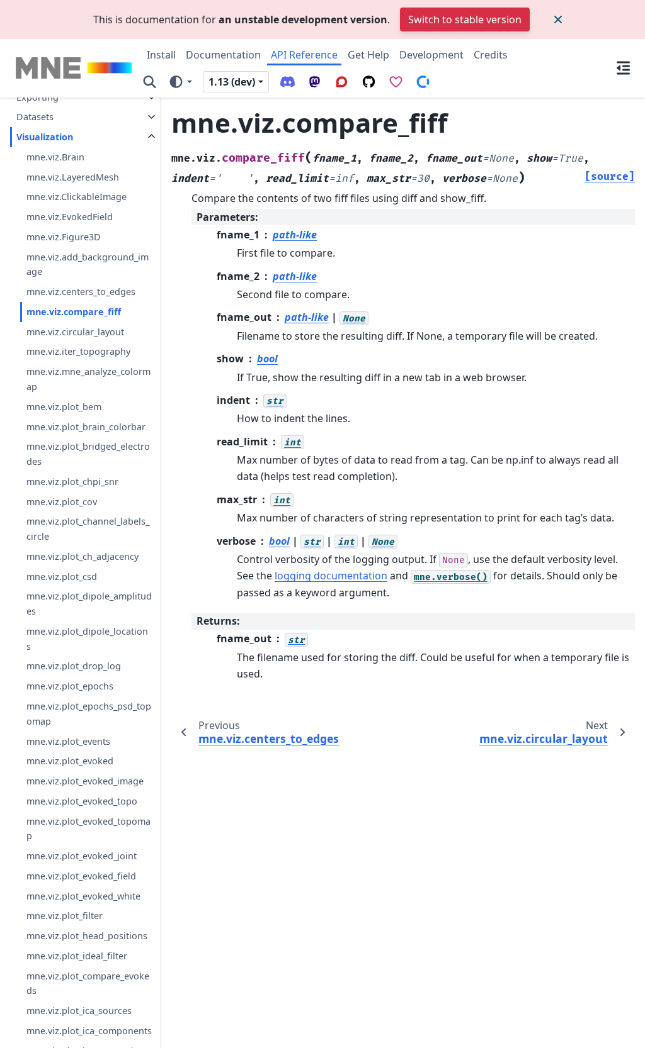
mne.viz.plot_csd (61, 577)
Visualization (44, 137)
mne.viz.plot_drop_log (73, 666)
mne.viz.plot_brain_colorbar (86, 427)
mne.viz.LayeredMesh (72, 177)
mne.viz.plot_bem (63, 407)
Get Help (368, 55)
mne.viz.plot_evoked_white (83, 896)
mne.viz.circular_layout (75, 332)
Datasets (35, 117)
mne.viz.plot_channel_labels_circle (87, 528)
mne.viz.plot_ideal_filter (76, 956)
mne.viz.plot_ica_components (89, 1031)
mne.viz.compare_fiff (73, 312)
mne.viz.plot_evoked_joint (81, 856)
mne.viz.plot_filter (64, 916)
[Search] (149, 81)
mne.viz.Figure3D (63, 237)
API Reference (304, 55)
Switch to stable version (465, 19)
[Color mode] (179, 81)
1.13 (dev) (231, 82)
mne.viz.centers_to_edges (80, 292)
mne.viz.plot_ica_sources (79, 1011)
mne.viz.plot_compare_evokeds (87, 983)
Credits (491, 55)
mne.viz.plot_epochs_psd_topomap (88, 713)
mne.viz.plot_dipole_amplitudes (89, 603)
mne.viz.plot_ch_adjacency (82, 556)
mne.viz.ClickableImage (76, 197)
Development (431, 55)
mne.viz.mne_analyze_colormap (88, 379)
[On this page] (623, 68)
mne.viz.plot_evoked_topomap (88, 828)
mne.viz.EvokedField (69, 217)
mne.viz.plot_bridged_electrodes (88, 453)
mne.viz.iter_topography (78, 351)
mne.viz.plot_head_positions (86, 936)
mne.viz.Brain (55, 157)
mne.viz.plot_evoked (69, 761)
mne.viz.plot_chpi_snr (72, 482)
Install (161, 55)
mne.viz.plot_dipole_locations (87, 638)
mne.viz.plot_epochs (69, 686)
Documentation (223, 55)
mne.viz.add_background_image (87, 264)
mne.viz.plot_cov (61, 502)
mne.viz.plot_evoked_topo (81, 801)
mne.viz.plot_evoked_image (85, 781)
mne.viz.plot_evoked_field (81, 876)
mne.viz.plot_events (68, 741)
